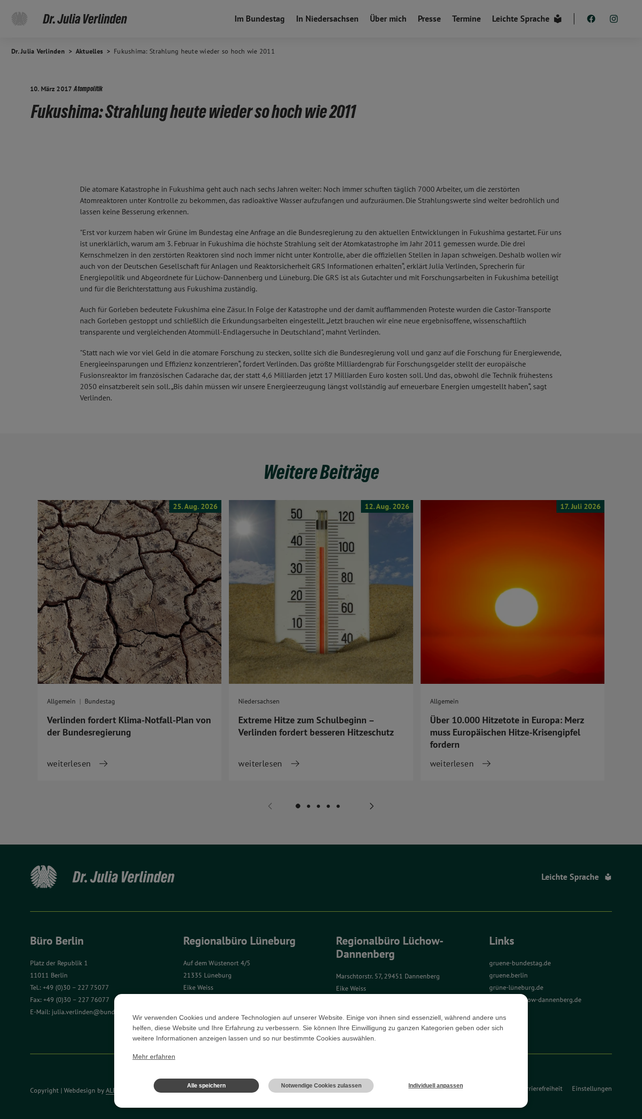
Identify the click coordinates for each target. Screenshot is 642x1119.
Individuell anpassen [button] (435, 1085)
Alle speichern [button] (206, 1085)
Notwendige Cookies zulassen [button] (321, 1085)
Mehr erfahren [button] (154, 1056)
